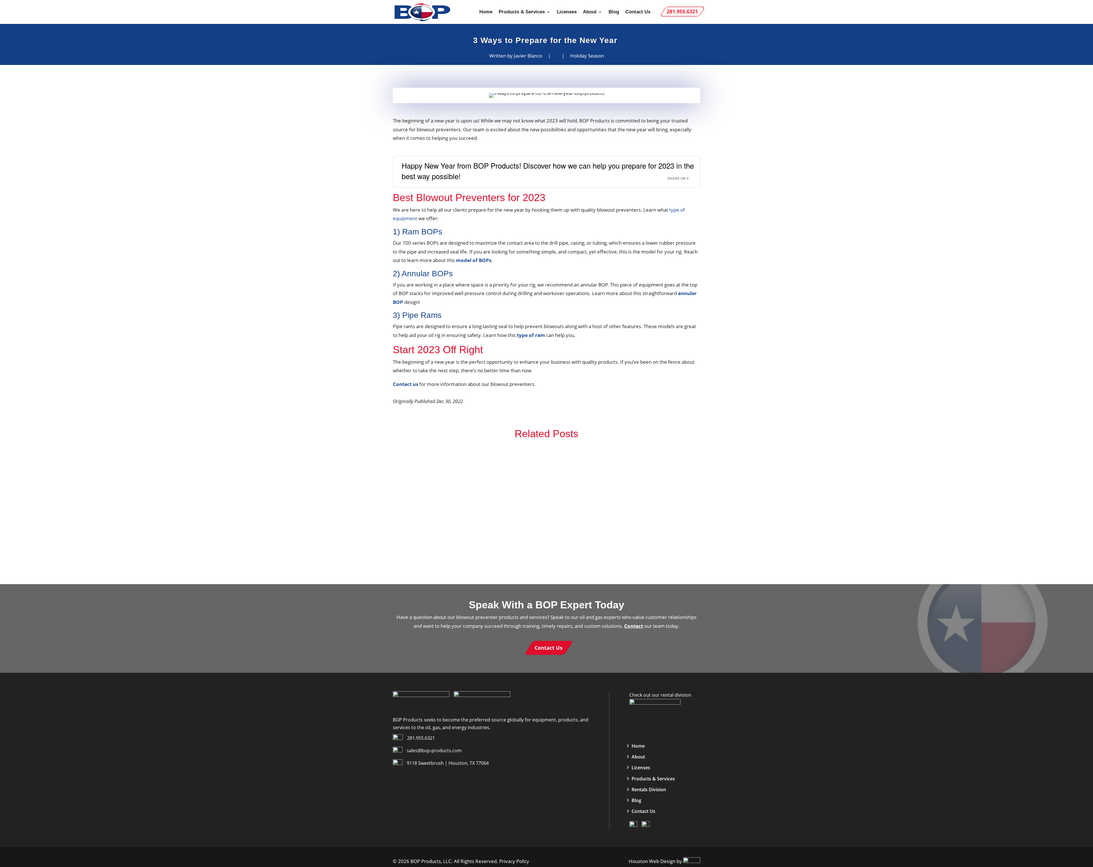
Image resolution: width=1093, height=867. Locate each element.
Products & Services (522, 12)
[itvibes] (691, 861)
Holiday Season (587, 55)
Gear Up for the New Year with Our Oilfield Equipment (546, 552)
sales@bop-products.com (434, 750)
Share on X (678, 178)
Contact (633, 626)
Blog (614, 12)
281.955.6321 (421, 738)
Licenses (567, 12)
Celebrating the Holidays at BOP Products (546, 470)
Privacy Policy (513, 861)
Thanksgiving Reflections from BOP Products (546, 511)
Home (485, 12)
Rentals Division (649, 789)
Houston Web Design (653, 861)
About (590, 12)
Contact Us (637, 12)
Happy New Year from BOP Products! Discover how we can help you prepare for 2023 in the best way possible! (548, 170)
